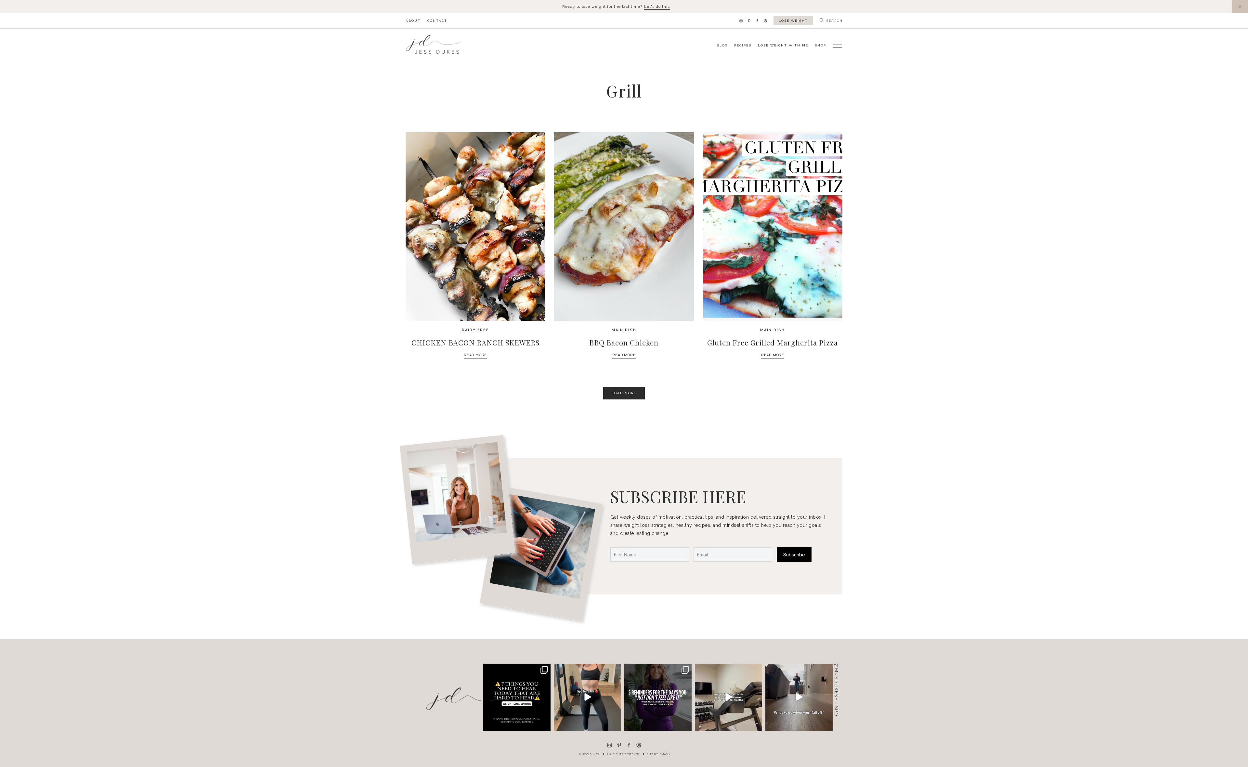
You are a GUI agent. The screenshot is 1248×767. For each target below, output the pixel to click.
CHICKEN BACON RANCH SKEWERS (475, 342)
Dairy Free (475, 330)
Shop (820, 45)
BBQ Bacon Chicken (623, 342)
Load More (624, 393)
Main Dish (624, 330)
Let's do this (657, 6)
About (413, 20)
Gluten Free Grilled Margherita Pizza (772, 342)
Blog (722, 45)
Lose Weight (793, 20)
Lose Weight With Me (783, 45)
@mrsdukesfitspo (836, 690)
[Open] (517, 697)
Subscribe (794, 554)
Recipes (742, 45)
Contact (437, 20)
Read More (475, 355)
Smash (665, 754)
